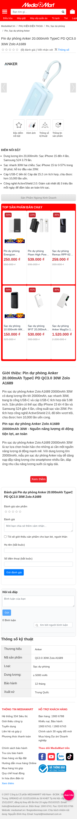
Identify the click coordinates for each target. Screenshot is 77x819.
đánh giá (30, 49)
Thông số (63, 49)
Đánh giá (9, 519)
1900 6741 (44, 726)
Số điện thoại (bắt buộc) (18, 558)
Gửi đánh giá (14, 572)
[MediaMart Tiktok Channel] (69, 756)
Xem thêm (8, 783)
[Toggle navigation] (4, 12)
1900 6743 (59, 726)
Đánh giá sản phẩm (15, 506)
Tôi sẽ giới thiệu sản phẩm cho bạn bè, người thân (37, 536)
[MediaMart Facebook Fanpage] (42, 756)
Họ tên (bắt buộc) (14, 544)
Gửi (7, 612)
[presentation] (4, 87)
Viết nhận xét (45, 49)
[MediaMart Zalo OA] (60, 756)
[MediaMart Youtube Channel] (51, 756)
